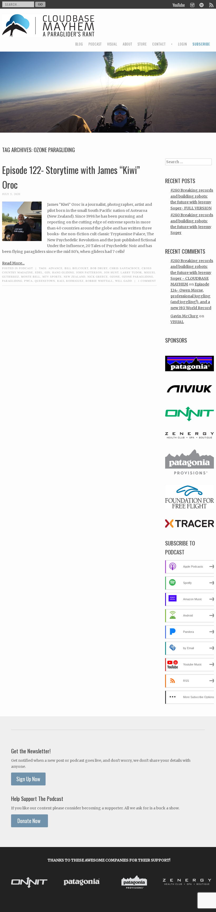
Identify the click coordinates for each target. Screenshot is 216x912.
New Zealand (74, 276)
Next (207, 883)
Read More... (13, 263)
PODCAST (95, 44)
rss (211, 4)
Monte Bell (30, 276)
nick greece (97, 276)
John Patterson (89, 272)
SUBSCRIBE (201, 44)
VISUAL (112, 44)
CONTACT (159, 44)
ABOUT (127, 44)
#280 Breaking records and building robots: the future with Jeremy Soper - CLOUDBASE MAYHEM (191, 272)
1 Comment (147, 281)
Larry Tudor (131, 272)
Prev (11, 883)
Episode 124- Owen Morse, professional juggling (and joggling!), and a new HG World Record (190, 296)
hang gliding (63, 272)
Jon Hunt (111, 272)
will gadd (123, 281)
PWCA (28, 281)
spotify (201, 4)
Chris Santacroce (125, 268)
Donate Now (29, 821)
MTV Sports (52, 276)
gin (47, 272)
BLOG (79, 44)
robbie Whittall (99, 281)
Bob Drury (98, 268)
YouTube (179, 4)
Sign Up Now (28, 779)
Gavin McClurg (184, 316)
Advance (55, 268)
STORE (142, 44)
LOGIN (182, 44)
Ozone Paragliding (137, 276)
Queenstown (45, 281)
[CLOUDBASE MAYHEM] (48, 30)
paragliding (12, 281)
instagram (192, 4)
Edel (39, 272)
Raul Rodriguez (70, 281)
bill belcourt (76, 268)
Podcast (26, 268)
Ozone (115, 276)
